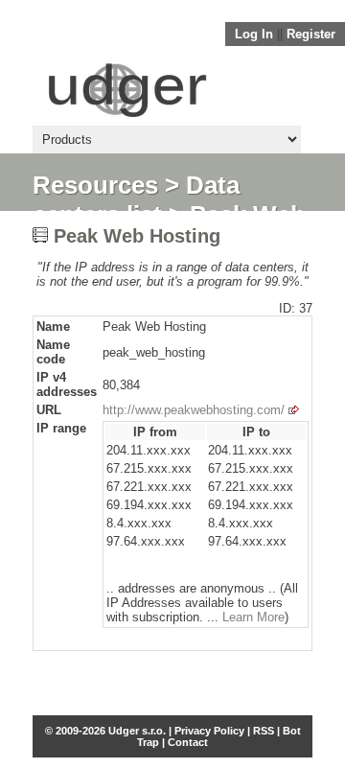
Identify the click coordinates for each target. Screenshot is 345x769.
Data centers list (136, 200)
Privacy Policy (209, 730)
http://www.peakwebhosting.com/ (194, 410)
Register (311, 34)
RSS (263, 730)
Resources (95, 185)
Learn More (253, 617)
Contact (188, 742)
